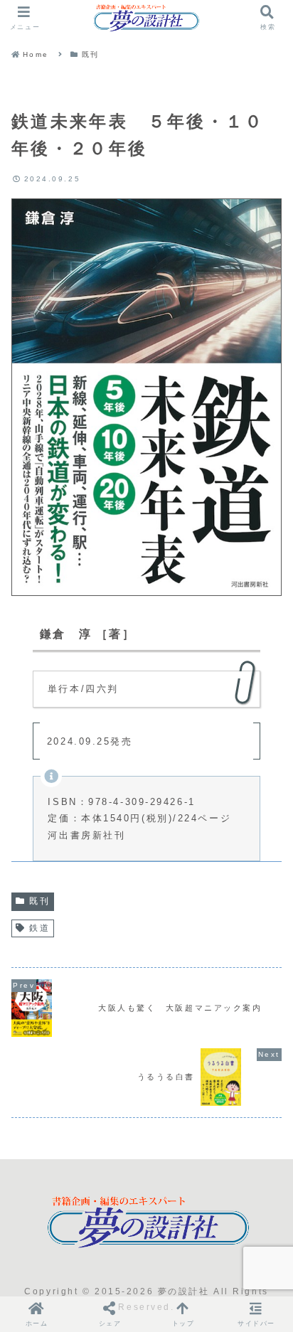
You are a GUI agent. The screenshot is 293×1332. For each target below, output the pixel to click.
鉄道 (39, 928)
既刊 (39, 901)
